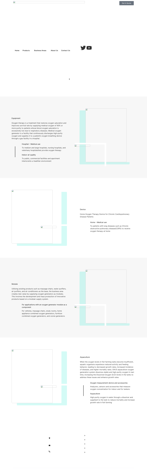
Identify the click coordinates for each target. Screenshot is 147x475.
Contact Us (65, 50)
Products (26, 50)
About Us (54, 50)
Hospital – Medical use (31, 144)
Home (17, 50)
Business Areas (40, 50)
